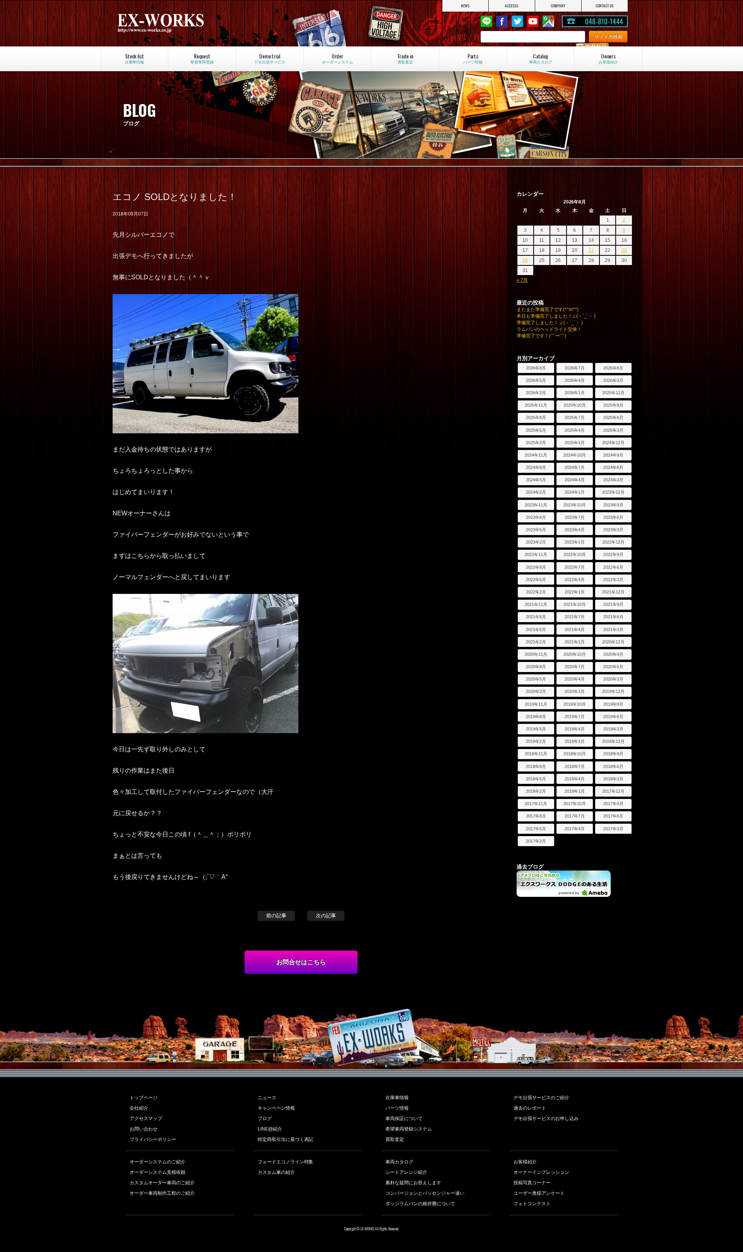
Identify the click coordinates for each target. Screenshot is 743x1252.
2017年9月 (613, 803)
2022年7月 (575, 567)
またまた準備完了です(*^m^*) (548, 309)
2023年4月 (575, 529)
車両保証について (404, 1118)
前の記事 (276, 915)
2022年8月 (536, 567)
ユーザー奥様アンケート (539, 1193)
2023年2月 (536, 542)
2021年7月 (575, 616)
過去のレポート (530, 1108)
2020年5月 (536, 679)
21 (591, 250)
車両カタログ (399, 1162)
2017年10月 (574, 803)
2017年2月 (536, 841)
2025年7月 (575, 417)
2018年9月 (613, 753)
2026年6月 (613, 368)
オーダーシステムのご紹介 (157, 1162)
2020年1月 (575, 691)
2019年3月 (613, 729)
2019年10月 (574, 704)
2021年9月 (613, 604)
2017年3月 (613, 828)
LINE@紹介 (270, 1129)
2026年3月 (613, 380)
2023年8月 (536, 517)
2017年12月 (613, 791)
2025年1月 (575, 442)
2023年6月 (613, 517)
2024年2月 (536, 492)
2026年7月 (575, 368)
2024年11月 (536, 455)
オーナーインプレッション (541, 1172)
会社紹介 (139, 1108)
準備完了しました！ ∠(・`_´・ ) (550, 322)
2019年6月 (613, 716)
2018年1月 (575, 791)
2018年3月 (613, 779)
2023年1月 (575, 542)
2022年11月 (536, 554)
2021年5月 (536, 629)
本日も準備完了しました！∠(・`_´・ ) (556, 316)
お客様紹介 (525, 1162)
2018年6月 (613, 766)
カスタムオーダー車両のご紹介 (162, 1182)
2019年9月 (613, 704)
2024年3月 (613, 479)
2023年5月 (536, 529)
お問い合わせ (144, 1129)
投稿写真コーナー (532, 1182)
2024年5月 (536, 479)
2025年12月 (613, 392)
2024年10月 (574, 455)
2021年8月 (536, 616)
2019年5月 (536, 729)
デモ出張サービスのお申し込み (546, 1118)
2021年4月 (575, 629)
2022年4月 (575, 579)
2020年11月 (536, 654)
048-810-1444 (604, 21)
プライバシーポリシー (153, 1139)
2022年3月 (613, 579)
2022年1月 (575, 592)
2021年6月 (613, 616)
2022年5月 (536, 579)
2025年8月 (536, 417)
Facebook (502, 21)
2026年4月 (575, 380)
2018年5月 (536, 779)
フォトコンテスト (532, 1203)
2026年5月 (536, 380)
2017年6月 (613, 816)
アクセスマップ (146, 1118)
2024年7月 (575, 467)
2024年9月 (613, 455)
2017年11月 (536, 803)
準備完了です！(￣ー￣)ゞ (544, 336)
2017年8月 (536, 816)
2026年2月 (536, 392)
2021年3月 (613, 629)
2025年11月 (536, 405)
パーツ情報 (397, 1108)
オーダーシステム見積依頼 (157, 1172)
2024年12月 (613, 442)
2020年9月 (613, 654)
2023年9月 (613, 505)
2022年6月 (613, 567)
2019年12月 (613, 691)
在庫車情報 (397, 1097)
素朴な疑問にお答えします (413, 1182)
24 (525, 260)
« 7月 (522, 280)
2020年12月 (613, 642)
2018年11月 (536, 753)
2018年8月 (536, 766)
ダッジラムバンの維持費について (420, 1203)
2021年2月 (536, 642)
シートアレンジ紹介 (406, 1172)
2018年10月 (574, 753)
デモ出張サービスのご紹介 (541, 1097)
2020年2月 (536, 691)
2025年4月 (575, 430)
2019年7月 (575, 716)
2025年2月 (536, 442)
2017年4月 (575, 828)
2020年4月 (575, 679)
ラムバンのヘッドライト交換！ (549, 329)
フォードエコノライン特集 (285, 1162)
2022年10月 (574, 554)
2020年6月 (613, 666)
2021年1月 (575, 642)
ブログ (265, 1118)
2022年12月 (613, 542)
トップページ (144, 1097)
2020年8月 (536, 666)
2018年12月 (613, 741)
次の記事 (326, 915)
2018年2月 (536, 791)
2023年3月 (613, 529)
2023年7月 (575, 517)
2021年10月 (574, 604)
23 (624, 250)
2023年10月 (574, 505)
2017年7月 (575, 816)
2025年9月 (613, 405)
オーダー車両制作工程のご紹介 (162, 1193)
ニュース (267, 1097)
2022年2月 (536, 592)
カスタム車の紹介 (276, 1172)
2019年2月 (536, 741)
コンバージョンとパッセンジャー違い (424, 1193)
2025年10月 (574, 405)
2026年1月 (575, 392)
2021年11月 (536, 604)
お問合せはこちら (301, 962)
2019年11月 (536, 704)
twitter (517, 21)
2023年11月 (536, 505)
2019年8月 (536, 716)
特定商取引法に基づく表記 (285, 1139)
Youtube (533, 21)
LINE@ (486, 21)
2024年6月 (613, 467)
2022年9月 (613, 554)
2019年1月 (575, 741)
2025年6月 (613, 417)
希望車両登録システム (408, 1129)
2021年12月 (613, 592)
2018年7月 (575, 766)
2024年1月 (575, 492)
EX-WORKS (192, 23)
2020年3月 (613, 679)
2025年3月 (613, 430)
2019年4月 (575, 729)
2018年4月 (575, 779)
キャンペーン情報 (276, 1108)
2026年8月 (536, 368)
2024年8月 (536, 467)
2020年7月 (575, 666)
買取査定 (394, 1139)
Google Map (548, 21)
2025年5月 (536, 430)
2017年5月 (536, 828)
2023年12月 (613, 492)
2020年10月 (574, 654)
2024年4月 (575, 479)
